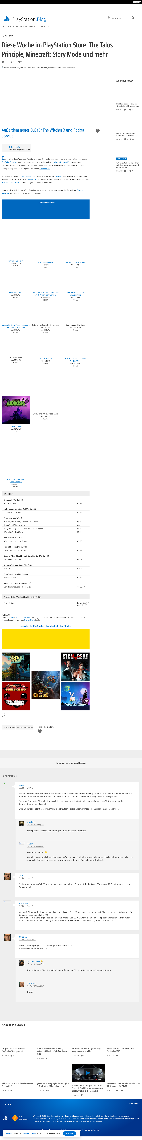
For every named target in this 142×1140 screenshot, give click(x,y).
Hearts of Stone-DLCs (10, 182)
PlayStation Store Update (25, 727)
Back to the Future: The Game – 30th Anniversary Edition (45, 293)
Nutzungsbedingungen (50, 1130)
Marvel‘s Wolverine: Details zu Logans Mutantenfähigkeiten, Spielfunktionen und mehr (53, 1051)
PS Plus (32, 26)
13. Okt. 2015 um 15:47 (35, 846)
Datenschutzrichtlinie (72, 1130)
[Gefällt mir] (130, 110)
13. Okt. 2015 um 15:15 (35, 824)
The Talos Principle (9, 162)
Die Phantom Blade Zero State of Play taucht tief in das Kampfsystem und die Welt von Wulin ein (127, 165)
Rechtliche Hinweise (92, 1130)
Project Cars (45, 168)
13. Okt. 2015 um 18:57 (27, 906)
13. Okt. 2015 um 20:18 (27, 939)
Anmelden (117, 17)
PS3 (17, 617)
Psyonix (58, 176)
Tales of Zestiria (45, 358)
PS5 (4, 26)
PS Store (23, 26)
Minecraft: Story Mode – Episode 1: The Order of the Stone (16, 326)
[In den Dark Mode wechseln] (108, 17)
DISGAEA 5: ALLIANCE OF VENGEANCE (75, 359)
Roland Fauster (15, 147)
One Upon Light (15, 292)
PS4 (9, 26)
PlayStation (29, 19)
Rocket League (25, 176)
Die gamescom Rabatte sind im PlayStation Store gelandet (14, 1049)
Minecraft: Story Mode (63, 162)
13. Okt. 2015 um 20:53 (35, 964)
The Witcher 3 (32, 179)
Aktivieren (69, 1133)
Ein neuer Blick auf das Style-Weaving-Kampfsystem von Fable (86, 1049)
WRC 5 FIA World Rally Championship (75, 293)
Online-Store (29, 620)
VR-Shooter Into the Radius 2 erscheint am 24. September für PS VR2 (123, 1084)
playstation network (8, 727)
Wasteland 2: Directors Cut (75, 262)
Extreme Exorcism (15, 261)
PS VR (15, 26)
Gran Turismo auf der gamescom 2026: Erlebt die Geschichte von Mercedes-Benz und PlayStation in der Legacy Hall (87, 1088)
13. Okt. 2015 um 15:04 (27, 787)
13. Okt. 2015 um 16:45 (27, 878)
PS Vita (27, 617)
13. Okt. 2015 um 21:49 (35, 986)
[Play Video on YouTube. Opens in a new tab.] (99, 1079)
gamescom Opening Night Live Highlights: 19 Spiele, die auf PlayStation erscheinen (53, 1084)
